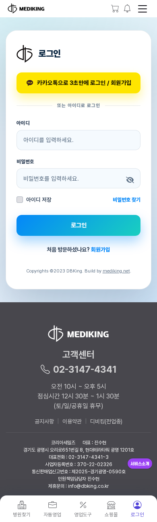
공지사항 (44, 421)
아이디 (23, 123)
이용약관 (72, 421)
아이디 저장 (39, 199)
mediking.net (116, 271)
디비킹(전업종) (106, 421)
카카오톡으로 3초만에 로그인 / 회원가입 (84, 82)
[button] (127, 8)
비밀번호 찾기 (126, 200)
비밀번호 (25, 162)
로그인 (79, 225)
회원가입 (100, 249)
